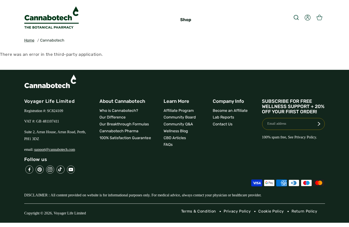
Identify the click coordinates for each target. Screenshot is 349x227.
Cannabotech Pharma (118, 131)
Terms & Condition (198, 211)
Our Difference (112, 117)
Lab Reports (223, 117)
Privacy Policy (237, 211)
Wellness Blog (176, 131)
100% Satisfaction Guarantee (125, 138)
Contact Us (222, 124)
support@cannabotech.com (54, 149)
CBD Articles (175, 138)
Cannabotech (52, 40)
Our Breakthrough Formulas (124, 124)
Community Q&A (178, 124)
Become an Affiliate (230, 110)
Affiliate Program (179, 110)
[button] (296, 17)
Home (29, 40)
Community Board (180, 117)
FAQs (168, 144)
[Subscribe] (319, 124)
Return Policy (304, 211)
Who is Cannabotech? (118, 110)
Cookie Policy (271, 211)
